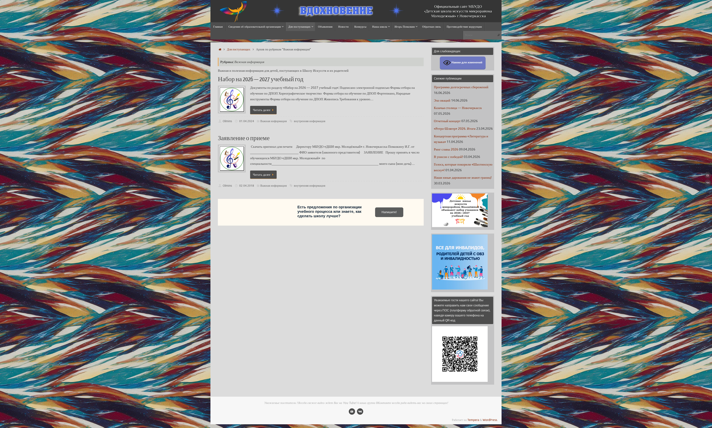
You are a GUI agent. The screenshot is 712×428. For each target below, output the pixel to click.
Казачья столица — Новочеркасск (458, 108)
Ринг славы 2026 (446, 149)
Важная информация (273, 121)
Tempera (473, 420)
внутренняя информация (309, 121)
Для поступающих (238, 49)
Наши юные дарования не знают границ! (463, 178)
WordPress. (490, 420)
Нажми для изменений (466, 62)
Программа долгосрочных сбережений (461, 87)
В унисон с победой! (448, 157)
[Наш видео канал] (708, 175)
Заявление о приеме (244, 138)
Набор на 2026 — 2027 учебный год (260, 79)
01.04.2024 (246, 121)
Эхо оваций (442, 100)
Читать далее (261, 110)
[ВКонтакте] (708, 182)
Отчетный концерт (447, 121)
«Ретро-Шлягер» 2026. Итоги (455, 129)
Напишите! (389, 212)
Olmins (227, 121)
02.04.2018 (246, 186)
